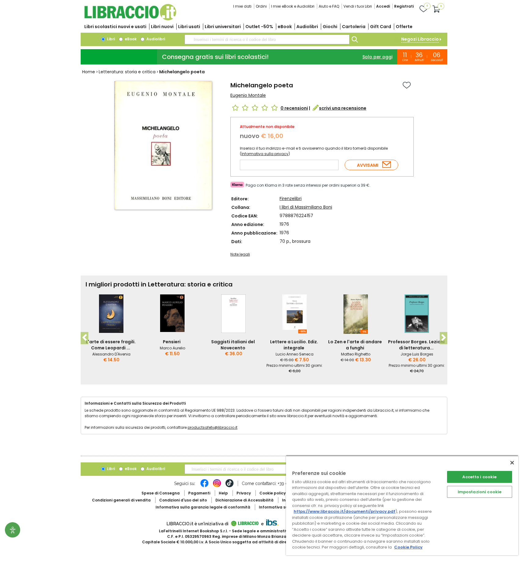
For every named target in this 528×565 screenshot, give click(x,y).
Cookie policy (272, 493)
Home (88, 72)
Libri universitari (223, 27)
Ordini (261, 6)
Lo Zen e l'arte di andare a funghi (355, 345)
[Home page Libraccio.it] (130, 19)
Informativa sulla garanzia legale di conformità (203, 507)
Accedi (383, 6)
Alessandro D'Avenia (111, 354)
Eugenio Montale (248, 95)
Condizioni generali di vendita (121, 500)
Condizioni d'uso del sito (183, 500)
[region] (402, 505)
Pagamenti (199, 493)
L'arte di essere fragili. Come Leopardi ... (111, 345)
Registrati (404, 6)
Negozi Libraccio (420, 39)
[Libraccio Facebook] (204, 486)
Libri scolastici (115, 27)
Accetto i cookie (479, 477)
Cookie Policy (408, 547)
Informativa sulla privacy (264, 153)
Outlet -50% (259, 27)
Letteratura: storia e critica (127, 72)
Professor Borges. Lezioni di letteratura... (416, 345)
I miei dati (242, 6)
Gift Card (380, 27)
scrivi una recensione (342, 108)
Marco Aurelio (172, 348)
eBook (285, 27)
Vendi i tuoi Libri (357, 6)
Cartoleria (353, 27)
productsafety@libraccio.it (212, 427)
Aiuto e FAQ (329, 6)
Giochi (330, 27)
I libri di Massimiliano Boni (306, 207)
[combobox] (267, 39)
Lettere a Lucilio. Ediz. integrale (294, 345)
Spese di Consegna (160, 493)
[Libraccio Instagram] (217, 486)
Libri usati (189, 27)
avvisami (367, 165)
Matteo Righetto (355, 354)
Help (223, 493)
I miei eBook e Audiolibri (292, 6)
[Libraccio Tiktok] (229, 486)
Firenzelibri (291, 198)
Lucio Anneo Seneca (295, 354)
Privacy (244, 493)
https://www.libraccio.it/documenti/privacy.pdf (344, 511)
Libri (110, 39)
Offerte (404, 27)
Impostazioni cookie (479, 492)
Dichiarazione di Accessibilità (244, 500)
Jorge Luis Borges (417, 354)
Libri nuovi (162, 27)
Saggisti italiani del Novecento (233, 345)
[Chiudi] (512, 463)
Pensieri (172, 342)
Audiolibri (307, 27)
